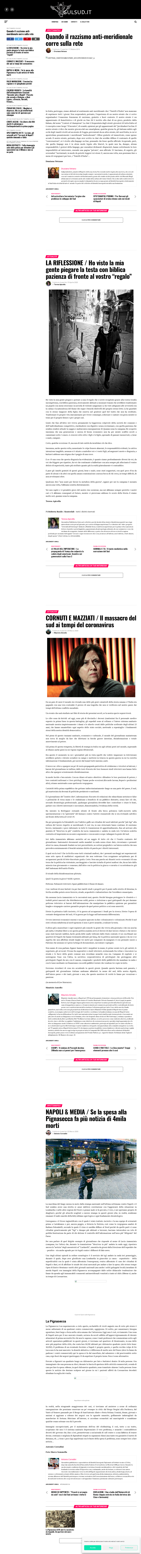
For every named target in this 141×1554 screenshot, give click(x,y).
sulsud (18, 28)
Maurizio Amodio (60, 597)
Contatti (74, 22)
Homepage (55, 22)
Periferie (35, 141)
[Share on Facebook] (10, 39)
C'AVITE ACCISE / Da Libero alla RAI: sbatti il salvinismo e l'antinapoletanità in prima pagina (21, 124)
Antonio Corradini (60, 1081)
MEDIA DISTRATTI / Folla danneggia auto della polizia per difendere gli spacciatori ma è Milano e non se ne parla (21, 148)
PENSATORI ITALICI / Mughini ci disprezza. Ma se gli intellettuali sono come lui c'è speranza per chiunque (19, 111)
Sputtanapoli (11, 28)
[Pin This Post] (27, 39)
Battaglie (17, 119)
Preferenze (129, 1548)
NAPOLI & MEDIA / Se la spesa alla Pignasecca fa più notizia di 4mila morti (20, 72)
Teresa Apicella (59, 267)
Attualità (10, 45)
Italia (30, 141)
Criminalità (24, 141)
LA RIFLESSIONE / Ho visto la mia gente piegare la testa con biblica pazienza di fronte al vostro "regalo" (20, 51)
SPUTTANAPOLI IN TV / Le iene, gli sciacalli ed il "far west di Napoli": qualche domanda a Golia (20, 135)
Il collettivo (84, 22)
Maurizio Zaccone (61, 1528)
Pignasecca (65, 1431)
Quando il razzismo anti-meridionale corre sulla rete (20, 32)
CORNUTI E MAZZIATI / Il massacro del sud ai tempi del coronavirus (20, 62)
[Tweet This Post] (19, 39)
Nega (111, 1548)
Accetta (93, 1548)
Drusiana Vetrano (60, 51)
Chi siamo (64, 22)
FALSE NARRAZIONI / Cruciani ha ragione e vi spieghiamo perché (19, 82)
